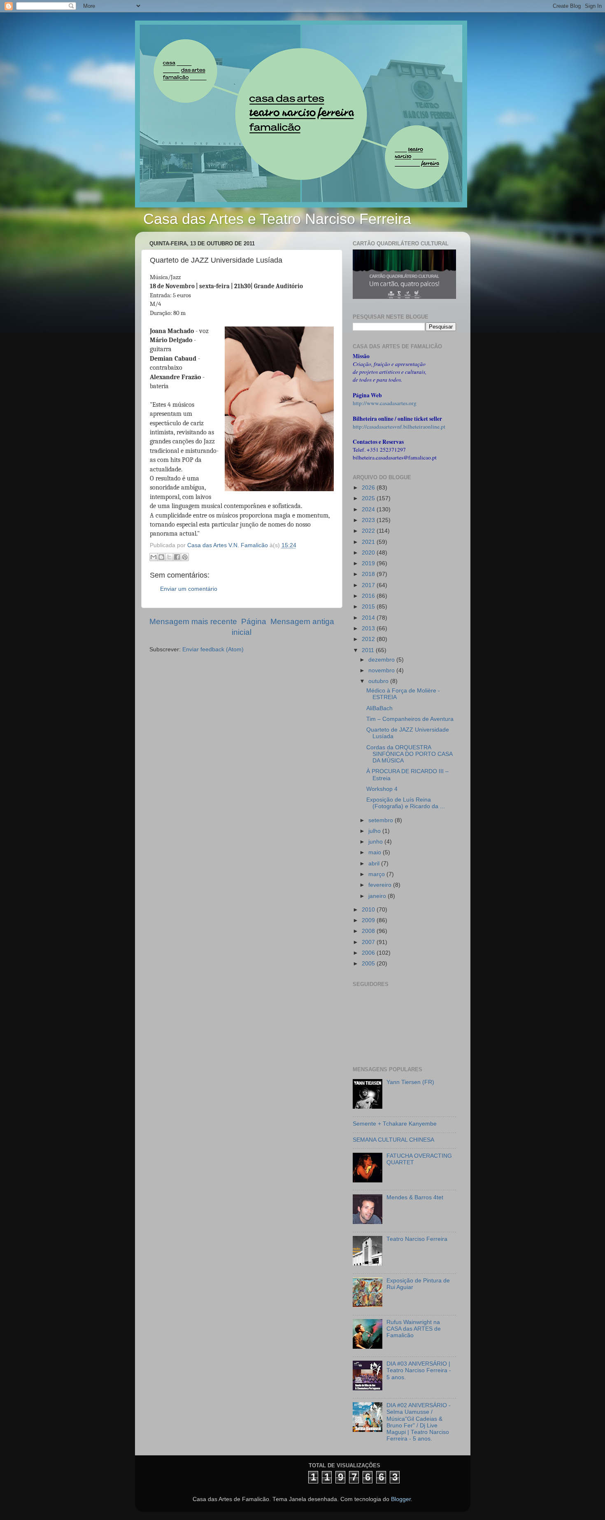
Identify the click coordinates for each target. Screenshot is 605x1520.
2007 (369, 942)
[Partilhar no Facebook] (177, 557)
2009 (369, 920)
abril (374, 863)
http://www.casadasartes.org (385, 403)
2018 (369, 574)
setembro (381, 820)
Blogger (401, 1499)
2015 (369, 607)
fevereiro (380, 885)
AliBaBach (379, 708)
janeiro (378, 896)
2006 (369, 953)
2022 (369, 531)
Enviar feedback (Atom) (213, 649)
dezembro (382, 660)
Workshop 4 (382, 789)
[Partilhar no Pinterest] (185, 557)
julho (375, 831)
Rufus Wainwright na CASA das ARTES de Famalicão (413, 1328)
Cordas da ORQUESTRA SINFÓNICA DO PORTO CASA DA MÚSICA (409, 754)
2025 (369, 498)
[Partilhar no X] (169, 557)
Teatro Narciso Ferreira (416, 1239)
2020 (369, 553)
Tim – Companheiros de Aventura (410, 719)
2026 (369, 488)
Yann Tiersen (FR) (410, 1082)
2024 (369, 509)
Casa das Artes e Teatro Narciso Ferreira (277, 218)
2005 (369, 963)
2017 (369, 585)
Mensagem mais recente (193, 621)
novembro (382, 670)
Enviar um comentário (188, 589)
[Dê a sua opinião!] (161, 557)
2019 (369, 563)
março (377, 874)
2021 (369, 542)
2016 (369, 596)
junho (376, 842)
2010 (369, 910)
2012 (369, 639)
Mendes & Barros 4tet (414, 1197)
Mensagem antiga (302, 621)
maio (375, 852)
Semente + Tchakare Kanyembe (395, 1124)
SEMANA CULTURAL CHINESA (393, 1140)
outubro (379, 681)
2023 (369, 520)
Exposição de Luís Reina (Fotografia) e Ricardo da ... (405, 803)
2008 (369, 931)
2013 (369, 628)
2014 (369, 618)
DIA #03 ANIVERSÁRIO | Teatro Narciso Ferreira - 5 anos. (418, 1370)
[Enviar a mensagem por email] (153, 557)
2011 (369, 650)
